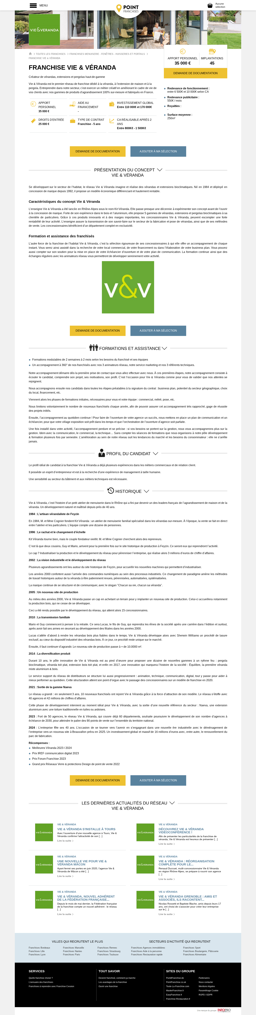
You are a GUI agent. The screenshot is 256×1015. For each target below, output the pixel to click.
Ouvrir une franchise (108, 986)
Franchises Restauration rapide (146, 954)
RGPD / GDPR (205, 995)
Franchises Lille (37, 951)
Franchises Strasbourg (109, 951)
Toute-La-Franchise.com (177, 986)
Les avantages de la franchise (113, 982)
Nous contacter (206, 982)
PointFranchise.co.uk (176, 982)
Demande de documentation (195, 73)
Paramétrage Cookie (208, 990)
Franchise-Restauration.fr (178, 999)
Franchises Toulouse (108, 954)
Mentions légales (207, 986)
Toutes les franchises (50, 54)
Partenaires (204, 978)
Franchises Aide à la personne (146, 951)
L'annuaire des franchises (41, 982)
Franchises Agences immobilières (148, 947)
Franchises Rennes (107, 947)
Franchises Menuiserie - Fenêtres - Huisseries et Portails (107, 54)
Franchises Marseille (73, 947)
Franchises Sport (191, 947)
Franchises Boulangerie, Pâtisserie (200, 951)
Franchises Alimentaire (194, 954)
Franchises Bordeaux (39, 947)
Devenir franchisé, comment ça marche (117, 978)
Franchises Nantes (72, 951)
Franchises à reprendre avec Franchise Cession (51, 986)
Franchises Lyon (37, 954)
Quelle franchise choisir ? (41, 978)
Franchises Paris (71, 954)
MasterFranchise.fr (175, 990)
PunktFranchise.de (175, 978)
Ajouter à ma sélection (158, 151)
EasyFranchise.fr (174, 995)
